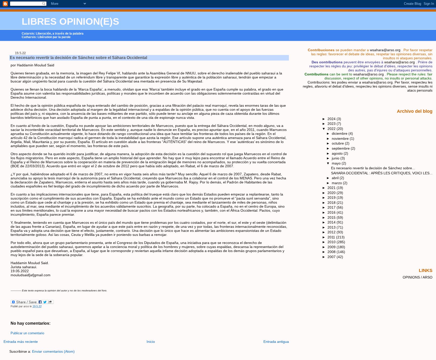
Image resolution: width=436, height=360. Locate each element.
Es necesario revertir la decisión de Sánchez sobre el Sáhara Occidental (78, 58)
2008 (332, 252)
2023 (332, 124)
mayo (337, 163)
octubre (338, 143)
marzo (337, 183)
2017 (332, 207)
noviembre (341, 138)
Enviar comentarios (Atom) (53, 351)
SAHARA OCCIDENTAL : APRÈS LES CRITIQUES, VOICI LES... (381, 173)
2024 (332, 119)
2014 (332, 222)
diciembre (340, 133)
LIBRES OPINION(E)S (70, 21)
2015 (332, 217)
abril (336, 178)
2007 (332, 257)
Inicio (151, 342)
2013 (332, 227)
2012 (332, 232)
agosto (338, 153)
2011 (332, 237)
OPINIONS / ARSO (417, 277)
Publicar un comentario (27, 333)
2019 (332, 198)
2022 (332, 129)
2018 (332, 203)
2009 (332, 247)
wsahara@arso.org (385, 50)
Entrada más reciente (21, 342)
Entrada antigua (276, 342)
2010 (332, 242)
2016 (332, 212)
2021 (332, 188)
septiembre (341, 148)
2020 (332, 193)
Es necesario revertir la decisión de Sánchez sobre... (373, 168)
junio (336, 158)
